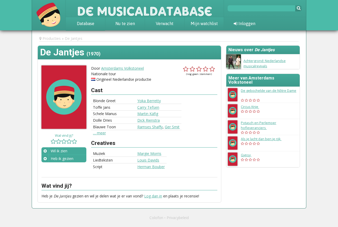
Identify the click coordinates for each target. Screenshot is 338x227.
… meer (99, 133)
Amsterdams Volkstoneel (122, 68)
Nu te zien (125, 23)
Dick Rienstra (148, 120)
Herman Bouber (151, 166)
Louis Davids (148, 160)
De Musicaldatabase (144, 8)
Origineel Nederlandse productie (123, 79)
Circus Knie (252, 106)
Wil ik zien (59, 150)
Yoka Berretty (149, 100)
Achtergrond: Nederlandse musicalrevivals (264, 63)
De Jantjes (73, 38)
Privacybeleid (178, 217)
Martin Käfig (147, 113)
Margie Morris (149, 153)
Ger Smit (172, 126)
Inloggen (246, 23)
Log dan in (153, 195)
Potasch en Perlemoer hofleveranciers (258, 125)
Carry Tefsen (148, 107)
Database (85, 23)
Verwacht (164, 23)
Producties (52, 38)
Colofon (156, 217)
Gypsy (249, 155)
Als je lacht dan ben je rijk (264, 138)
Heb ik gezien (62, 158)
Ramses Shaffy (150, 126)
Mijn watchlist (204, 23)
